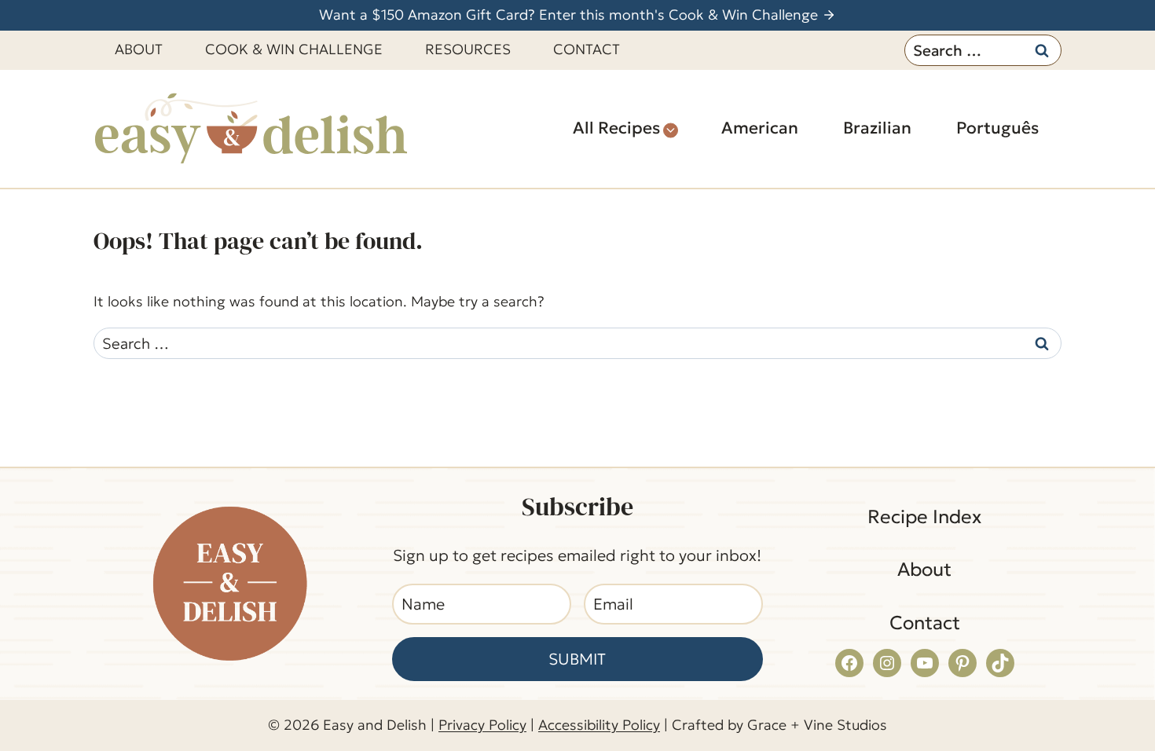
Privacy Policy (482, 725)
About (139, 49)
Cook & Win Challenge (294, 49)
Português (997, 128)
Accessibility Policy (599, 725)
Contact (586, 49)
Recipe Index (924, 517)
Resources (468, 49)
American (759, 128)
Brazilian (877, 128)
